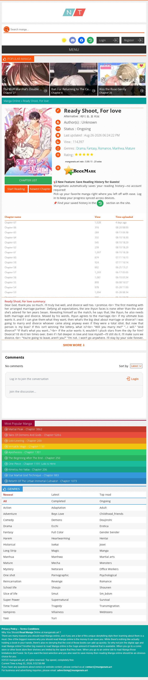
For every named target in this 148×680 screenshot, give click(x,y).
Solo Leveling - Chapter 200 (25, 440)
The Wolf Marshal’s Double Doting (23, 89)
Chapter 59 (10, 262)
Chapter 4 (56, 92)
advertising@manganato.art (72, 670)
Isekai (55, 544)
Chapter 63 (10, 242)
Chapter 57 (10, 272)
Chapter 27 (9, 92)
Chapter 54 (10, 287)
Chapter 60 (10, 257)
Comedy (8, 520)
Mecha (55, 563)
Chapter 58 (10, 267)
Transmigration (109, 606)
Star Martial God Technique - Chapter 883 (33, 475)
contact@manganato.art (98, 667)
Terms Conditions (29, 629)
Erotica (104, 526)
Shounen (105, 587)
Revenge (56, 581)
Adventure (10, 514)
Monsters (106, 563)
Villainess (57, 612)
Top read (105, 494)
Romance (104, 148)
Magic (55, 550)
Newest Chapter (40, 189)
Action (7, 507)
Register (129, 40)
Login (102, 40)
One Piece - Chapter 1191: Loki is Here (32, 463)
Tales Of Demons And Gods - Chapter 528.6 (34, 435)
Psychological (108, 575)
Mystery (8, 569)
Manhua (8, 557)
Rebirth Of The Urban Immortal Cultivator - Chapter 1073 (42, 481)
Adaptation (58, 507)
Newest (8, 494)
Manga (104, 550)
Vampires (9, 612)
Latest (55, 494)
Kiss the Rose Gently (112, 89)
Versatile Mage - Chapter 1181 (26, 446)
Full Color (57, 532)
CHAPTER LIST (28, 180)
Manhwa (118, 148)
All (5, 501)
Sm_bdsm (106, 593)
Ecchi (54, 526)
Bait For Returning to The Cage (71, 89)
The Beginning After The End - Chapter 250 (34, 458)
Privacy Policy (9, 629)
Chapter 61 (10, 252)
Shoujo (55, 587)
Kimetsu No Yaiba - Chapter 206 (27, 469)
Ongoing (105, 501)
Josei (103, 544)
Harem (7, 538)
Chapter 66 (10, 227)
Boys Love (57, 514)
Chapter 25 (105, 92)
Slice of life (10, 593)
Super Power (11, 600)
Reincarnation (12, 581)
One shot (9, 575)
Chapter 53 (10, 292)
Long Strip (9, 550)
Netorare (57, 569)
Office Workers (109, 569)
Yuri (54, 618)
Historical (9, 544)
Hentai (104, 538)
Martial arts (107, 557)
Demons (56, 520)
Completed (58, 501)
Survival (105, 600)
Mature (130, 148)
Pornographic (60, 575)
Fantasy (92, 148)
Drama (80, 148)
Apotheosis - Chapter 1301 (24, 452)
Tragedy (56, 606)
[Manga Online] (74, 12)
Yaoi (6, 618)
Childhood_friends (111, 514)
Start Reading (16, 189)
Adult (103, 507)
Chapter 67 (10, 222)
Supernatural (60, 600)
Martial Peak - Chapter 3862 (25, 429)
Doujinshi (106, 520)
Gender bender (109, 532)
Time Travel (10, 606)
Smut (54, 593)
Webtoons (106, 612)
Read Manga (26, 632)
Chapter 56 (10, 277)
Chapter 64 (10, 237)
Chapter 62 (10, 247)
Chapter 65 (10, 232)
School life (10, 587)
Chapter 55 (10, 282)
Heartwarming (60, 538)
